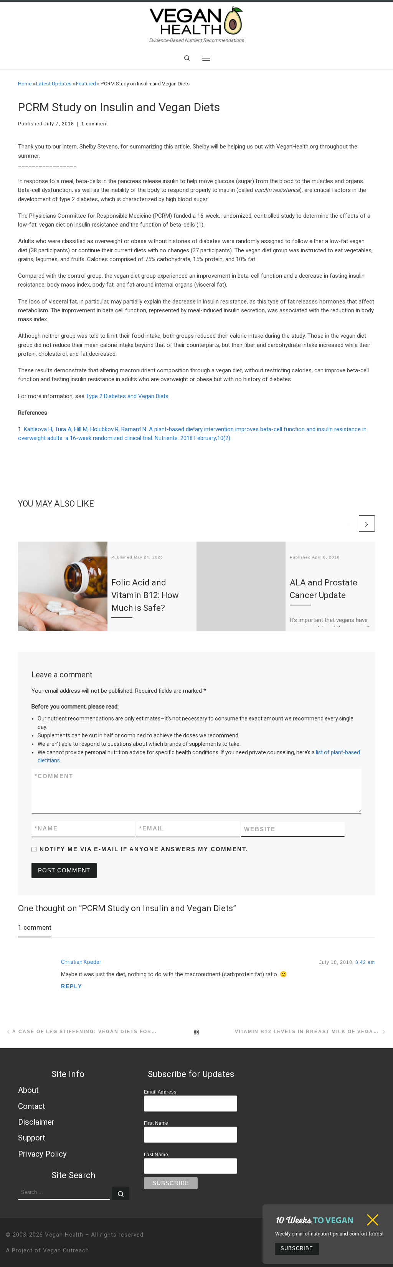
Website (260, 829)
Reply (71, 986)
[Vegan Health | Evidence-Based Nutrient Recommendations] (196, 19)
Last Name (156, 1154)
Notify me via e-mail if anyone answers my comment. (144, 849)
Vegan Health (64, 1234)
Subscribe (297, 1248)
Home (24, 84)
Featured (86, 84)
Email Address (160, 1091)
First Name (156, 1122)
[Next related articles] (367, 523)
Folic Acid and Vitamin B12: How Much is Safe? (145, 595)
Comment (54, 776)
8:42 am (365, 962)
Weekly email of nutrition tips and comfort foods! (329, 1234)
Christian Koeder (81, 962)
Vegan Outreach (66, 1250)
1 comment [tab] (34, 927)
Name (46, 828)
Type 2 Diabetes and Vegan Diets (127, 396)
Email (151, 828)
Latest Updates (53, 84)
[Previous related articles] (350, 523)
